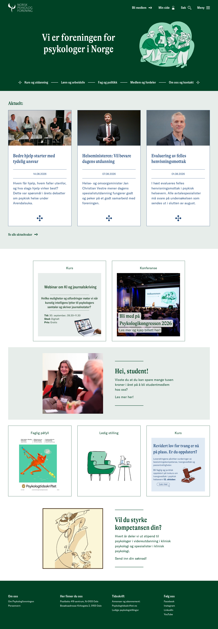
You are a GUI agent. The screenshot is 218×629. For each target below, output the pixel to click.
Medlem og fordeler (143, 82)
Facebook (169, 601)
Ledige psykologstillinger (125, 609)
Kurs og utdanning (36, 82)
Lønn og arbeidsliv (73, 82)
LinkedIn (168, 609)
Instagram (169, 605)
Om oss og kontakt (181, 82)
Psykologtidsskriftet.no (124, 605)
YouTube (168, 614)
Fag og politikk (107, 82)
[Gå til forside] (20, 7)
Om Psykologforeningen (21, 601)
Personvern (14, 605)
